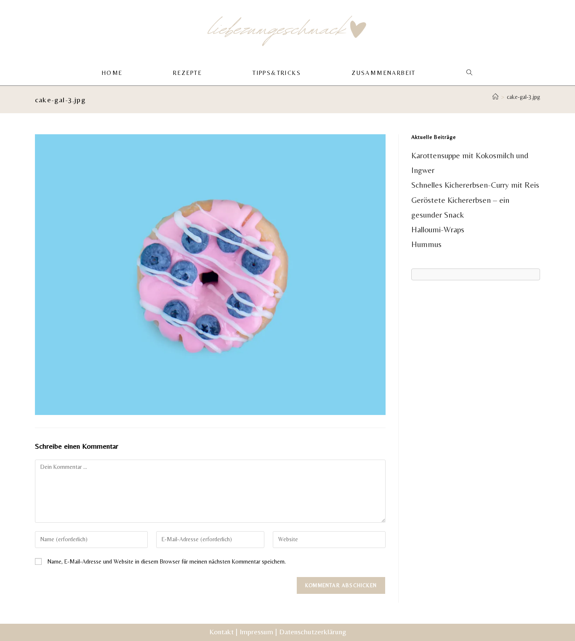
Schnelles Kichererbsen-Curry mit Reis (475, 184)
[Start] (495, 96)
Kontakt (221, 631)
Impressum (256, 631)
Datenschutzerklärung (312, 631)
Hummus (426, 244)
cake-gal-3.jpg (523, 96)
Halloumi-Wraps (437, 229)
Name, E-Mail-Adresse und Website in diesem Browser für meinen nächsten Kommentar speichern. (167, 561)
